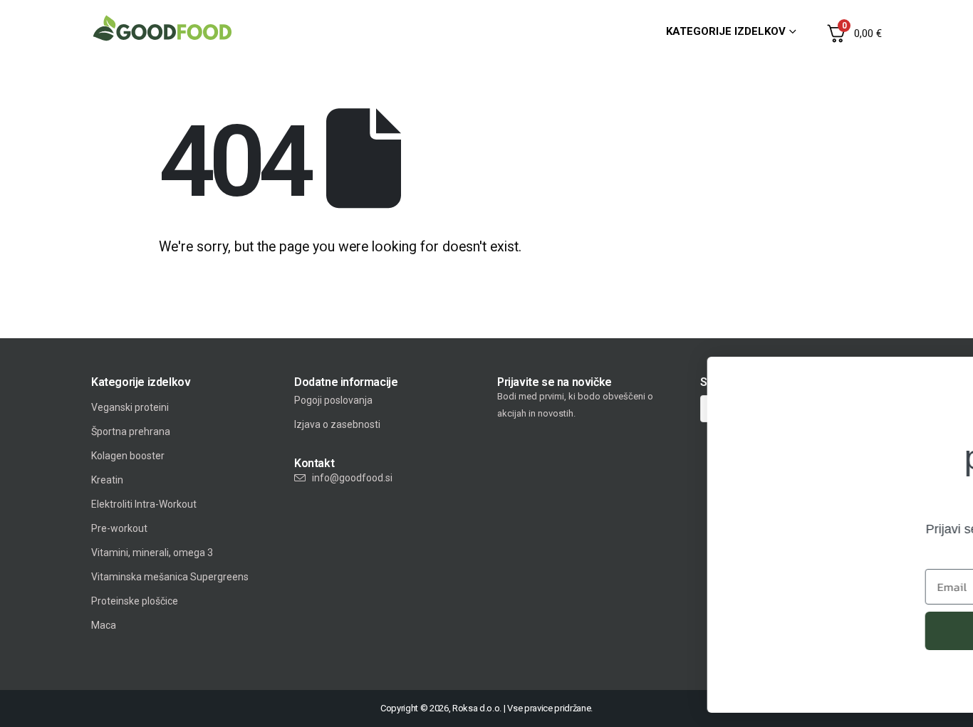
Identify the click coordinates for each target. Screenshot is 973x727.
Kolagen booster (128, 455)
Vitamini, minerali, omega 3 (152, 552)
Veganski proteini (130, 407)
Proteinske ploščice (134, 601)
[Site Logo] (162, 28)
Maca (103, 625)
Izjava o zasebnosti (337, 424)
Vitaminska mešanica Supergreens (170, 576)
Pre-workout (119, 528)
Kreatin (107, 480)
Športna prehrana (130, 431)
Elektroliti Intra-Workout (144, 504)
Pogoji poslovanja (333, 400)
